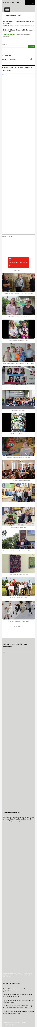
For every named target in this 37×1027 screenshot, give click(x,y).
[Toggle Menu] (7, 9)
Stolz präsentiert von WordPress (12, 1022)
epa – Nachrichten (11, 2)
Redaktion (16, 26)
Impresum (25, 1022)
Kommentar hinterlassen (27, 26)
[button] (20, 271)
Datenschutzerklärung (9, 1024)
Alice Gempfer (7, 1000)
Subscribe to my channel (20, 262)
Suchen (4, 44)
